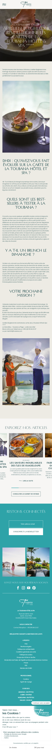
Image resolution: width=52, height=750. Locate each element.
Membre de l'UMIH (26, 668)
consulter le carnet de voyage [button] (26, 494)
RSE (26, 665)
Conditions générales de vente (26, 652)
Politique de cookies (26, 655)
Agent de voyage (26, 682)
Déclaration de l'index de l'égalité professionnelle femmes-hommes (26, 660)
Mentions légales (26, 647)
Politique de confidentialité (26, 649)
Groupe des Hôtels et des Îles (26, 657)
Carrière (26, 679)
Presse (26, 663)
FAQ (26, 644)
